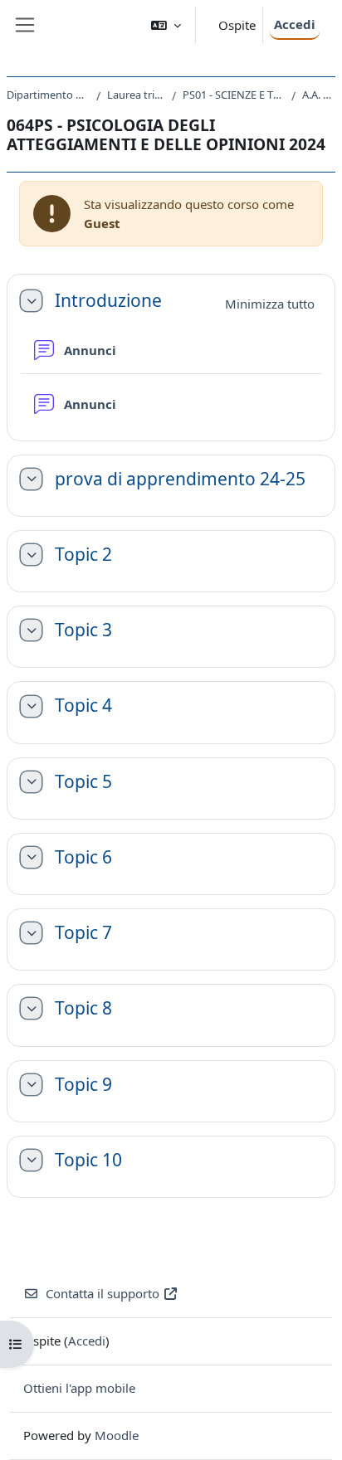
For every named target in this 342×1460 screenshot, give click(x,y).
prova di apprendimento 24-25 (180, 479)
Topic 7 (83, 932)
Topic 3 (83, 630)
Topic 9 (83, 1084)
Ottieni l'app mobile (79, 1388)
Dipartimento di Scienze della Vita (48, 94)
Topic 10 (88, 1160)
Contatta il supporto (102, 1293)
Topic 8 (83, 1008)
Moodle (117, 1435)
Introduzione (108, 300)
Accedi (294, 24)
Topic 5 (83, 781)
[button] (166, 25)
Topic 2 (83, 554)
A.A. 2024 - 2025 (318, 94)
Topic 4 (83, 705)
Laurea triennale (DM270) (136, 94)
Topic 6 (83, 857)
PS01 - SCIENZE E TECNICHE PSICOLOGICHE (234, 94)
